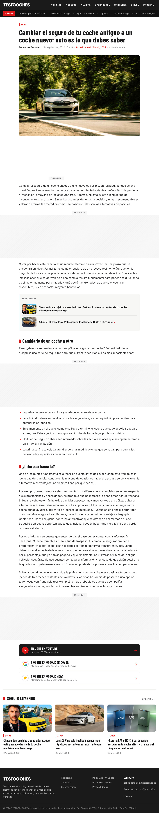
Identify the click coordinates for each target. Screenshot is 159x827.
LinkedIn (128, 796)
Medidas (86, 4)
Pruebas (148, 4)
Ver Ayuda (149, 699)
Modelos (71, 4)
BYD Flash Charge (60, 13)
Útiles (135, 4)
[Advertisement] (87, 159)
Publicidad (66, 777)
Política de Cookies (102, 782)
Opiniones (120, 4)
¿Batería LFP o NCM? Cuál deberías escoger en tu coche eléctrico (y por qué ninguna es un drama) (131, 744)
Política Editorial (100, 787)
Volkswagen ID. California (32, 13)
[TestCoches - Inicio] (16, 5)
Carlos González (32, 47)
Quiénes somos (68, 787)
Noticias (56, 4)
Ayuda (24, 24)
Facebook (129, 789)
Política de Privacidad (103, 777)
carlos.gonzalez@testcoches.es (140, 782)
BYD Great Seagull (145, 13)
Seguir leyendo (21, 698)
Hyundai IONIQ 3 (85, 13)
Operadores (102, 4)
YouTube (144, 789)
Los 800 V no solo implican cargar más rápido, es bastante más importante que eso (78, 744)
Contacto (65, 782)
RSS (152, 789)
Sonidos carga (121, 13)
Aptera (104, 13)
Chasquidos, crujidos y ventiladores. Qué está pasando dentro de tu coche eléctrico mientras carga (26, 744)
